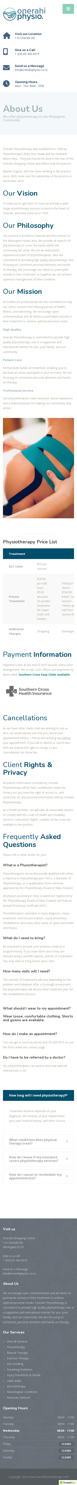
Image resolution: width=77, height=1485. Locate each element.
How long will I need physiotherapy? (37, 1095)
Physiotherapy (16, 1347)
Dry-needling (15, 1364)
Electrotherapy (16, 1386)
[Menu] (68, 9)
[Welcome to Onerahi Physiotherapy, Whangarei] (24, 14)
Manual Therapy (17, 1353)
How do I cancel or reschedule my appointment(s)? (35, 1176)
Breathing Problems (19, 1369)
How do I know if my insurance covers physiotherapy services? (33, 1159)
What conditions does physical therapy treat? (33, 1142)
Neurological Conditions (22, 1392)
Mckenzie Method (18, 1397)
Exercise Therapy (18, 1358)
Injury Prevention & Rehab (23, 1375)
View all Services (17, 1341)
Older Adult (14, 1381)
